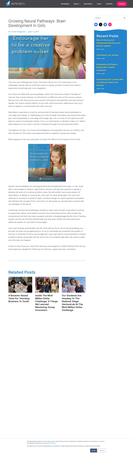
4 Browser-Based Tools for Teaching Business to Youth (19, 298)
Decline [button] (102, 450)
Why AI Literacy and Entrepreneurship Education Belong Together (108, 43)
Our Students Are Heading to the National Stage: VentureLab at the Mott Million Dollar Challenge (72, 303)
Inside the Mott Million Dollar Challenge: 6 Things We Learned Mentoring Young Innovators (46, 303)
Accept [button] (93, 450)
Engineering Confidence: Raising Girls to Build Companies (107, 67)
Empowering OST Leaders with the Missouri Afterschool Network (109, 82)
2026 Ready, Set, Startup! (107, 55)
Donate (122, 4)
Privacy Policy (51, 443)
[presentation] (20, 285)
